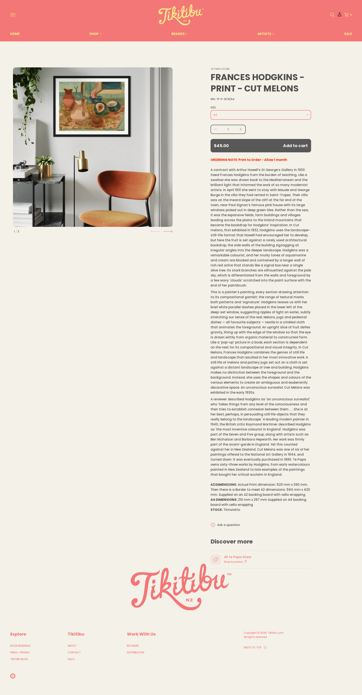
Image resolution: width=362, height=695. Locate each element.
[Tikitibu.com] (181, 14)
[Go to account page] (339, 16)
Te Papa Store (220, 69)
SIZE (213, 107)
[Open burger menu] (12, 14)
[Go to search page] (332, 14)
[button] (332, 14)
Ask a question (228, 525)
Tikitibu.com (276, 633)
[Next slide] (168, 231)
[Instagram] (12, 676)
